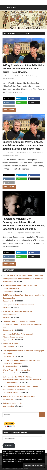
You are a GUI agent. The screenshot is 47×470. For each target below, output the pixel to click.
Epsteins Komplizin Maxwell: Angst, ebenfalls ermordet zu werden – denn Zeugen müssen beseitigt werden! (23, 145)
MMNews (6, 308)
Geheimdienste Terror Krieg (27, 152)
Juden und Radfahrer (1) (12, 403)
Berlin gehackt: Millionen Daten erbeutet (18, 305)
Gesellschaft (26, 76)
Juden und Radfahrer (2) (12, 344)
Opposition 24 (8, 301)
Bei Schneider (8, 399)
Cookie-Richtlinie (17, 461)
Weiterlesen (9, 110)
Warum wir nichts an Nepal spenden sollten (19, 396)
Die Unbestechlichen (10, 366)
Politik (38, 232)
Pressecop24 (8, 281)
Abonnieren (9, 445)
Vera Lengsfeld (8, 346)
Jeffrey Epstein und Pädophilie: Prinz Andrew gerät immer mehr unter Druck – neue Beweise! (23, 68)
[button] (9, 98)
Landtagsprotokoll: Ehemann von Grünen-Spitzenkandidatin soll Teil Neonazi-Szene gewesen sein (22, 324)
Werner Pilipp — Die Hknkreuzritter (16, 370)
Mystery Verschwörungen (27, 232)
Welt (16, 155)
